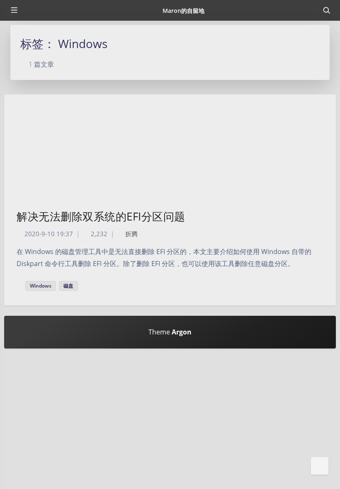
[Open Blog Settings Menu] (319, 465)
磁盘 (68, 285)
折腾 (131, 234)
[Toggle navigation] (326, 10)
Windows (40, 285)
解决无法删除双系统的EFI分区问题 (101, 216)
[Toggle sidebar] (13, 10)
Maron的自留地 (183, 11)
